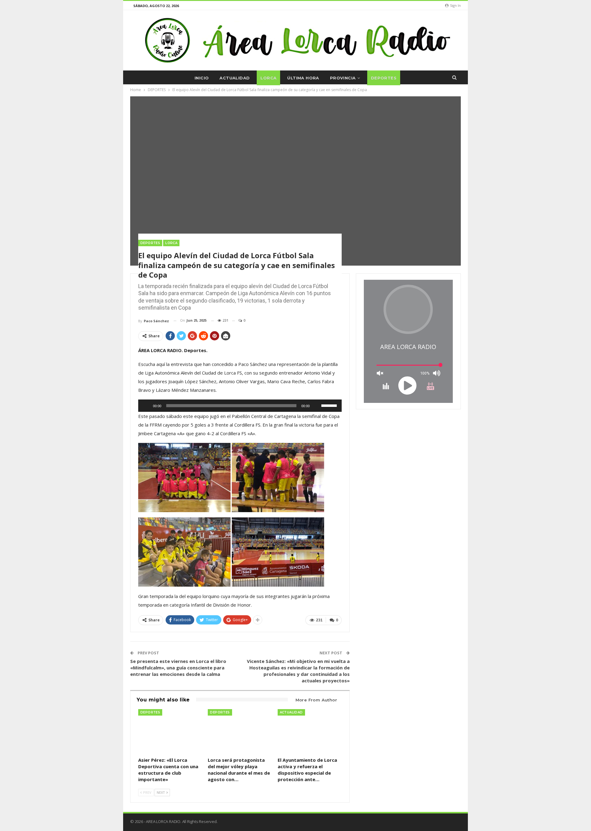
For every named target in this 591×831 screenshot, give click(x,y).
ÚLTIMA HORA (303, 77)
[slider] (330, 405)
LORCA (268, 77)
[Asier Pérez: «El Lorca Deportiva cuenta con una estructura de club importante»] (170, 731)
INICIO (202, 77)
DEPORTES (383, 77)
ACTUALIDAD (234, 77)
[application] (240, 405)
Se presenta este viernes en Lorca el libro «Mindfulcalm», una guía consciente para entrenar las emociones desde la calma (178, 667)
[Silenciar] (316, 406)
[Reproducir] (146, 406)
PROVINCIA (343, 77)
